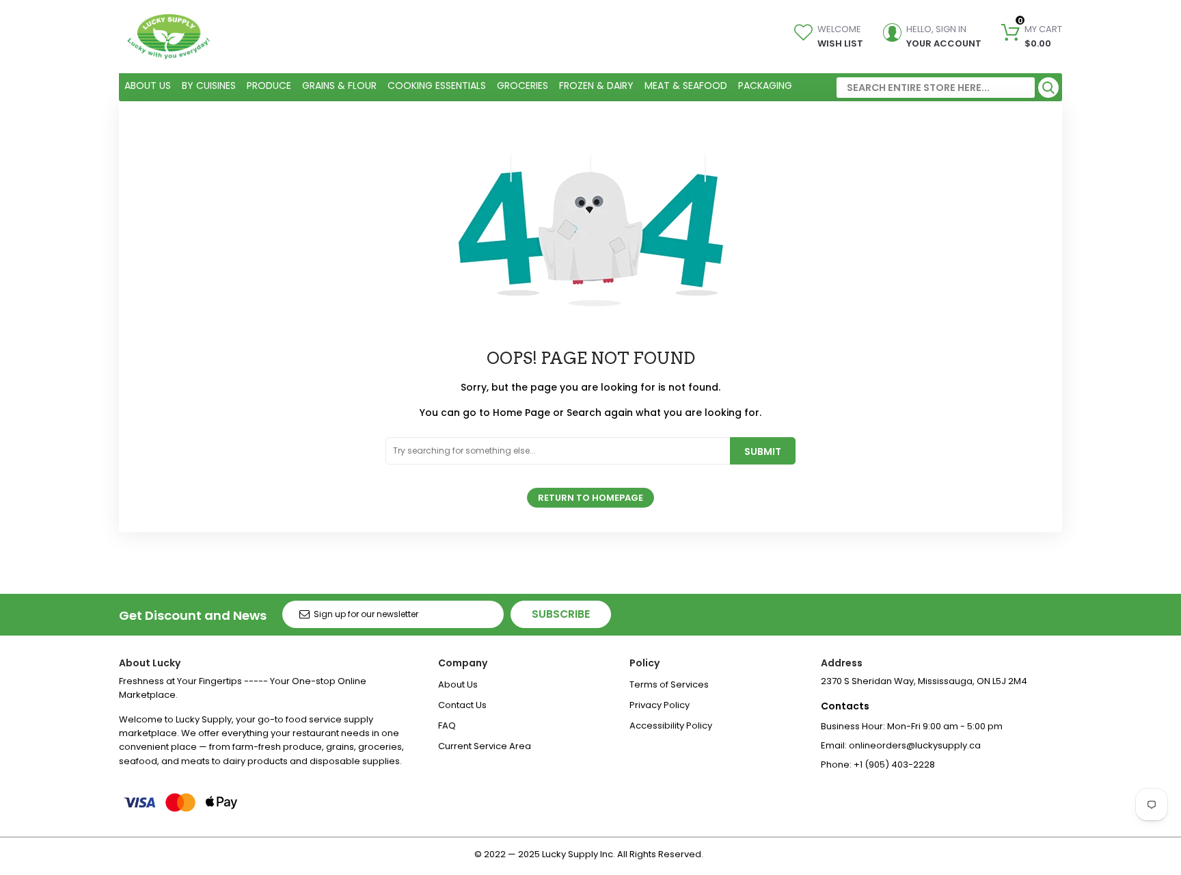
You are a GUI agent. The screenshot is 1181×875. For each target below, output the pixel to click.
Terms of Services (669, 684)
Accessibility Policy (670, 725)
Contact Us (462, 704)
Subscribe (561, 614)
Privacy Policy (659, 704)
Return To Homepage (590, 497)
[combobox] (936, 87)
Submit (762, 451)
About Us (458, 684)
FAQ (447, 725)
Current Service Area (484, 746)
